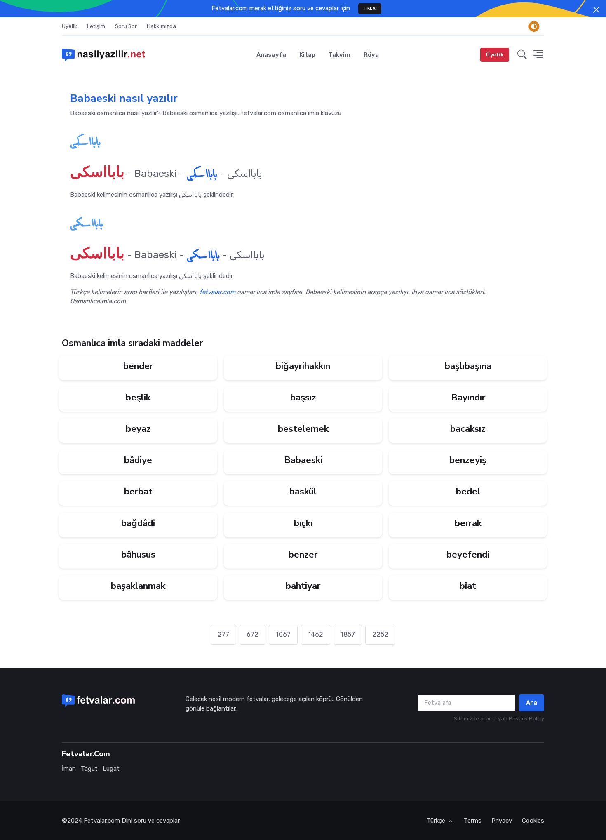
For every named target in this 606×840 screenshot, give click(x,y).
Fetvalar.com (102, 820)
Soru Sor (126, 26)
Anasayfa (271, 55)
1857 (348, 634)
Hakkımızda (161, 26)
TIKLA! (370, 8)
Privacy (501, 820)
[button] (522, 55)
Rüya (371, 55)
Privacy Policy (526, 718)
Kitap (307, 55)
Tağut (89, 768)
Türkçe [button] (437, 820)
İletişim (96, 26)
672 (252, 634)
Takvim (339, 55)
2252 (380, 634)
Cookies (533, 820)
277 (223, 634)
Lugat (111, 768)
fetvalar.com (217, 292)
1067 (283, 634)
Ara (532, 702)
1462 (315, 634)
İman (69, 768)
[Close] (596, 9)
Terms (473, 820)
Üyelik (69, 26)
